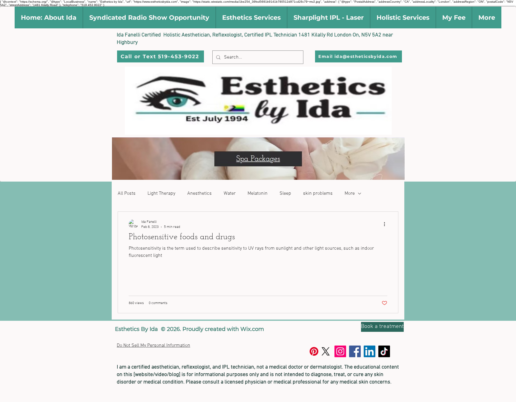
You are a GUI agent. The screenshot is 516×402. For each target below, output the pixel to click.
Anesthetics (199, 194)
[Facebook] (355, 351)
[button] (49, 17)
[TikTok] (384, 351)
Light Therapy (161, 194)
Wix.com (252, 329)
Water (230, 194)
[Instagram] (340, 351)
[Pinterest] (314, 351)
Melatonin (258, 194)
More (350, 194)
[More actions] (386, 224)
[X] (325, 351)
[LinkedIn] (369, 351)
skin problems (318, 194)
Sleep (285, 194)
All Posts (127, 194)
